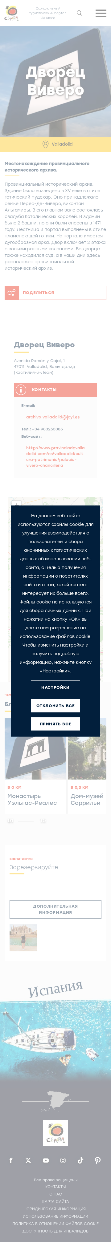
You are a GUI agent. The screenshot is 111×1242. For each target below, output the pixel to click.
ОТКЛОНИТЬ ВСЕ (55, 705)
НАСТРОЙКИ (55, 687)
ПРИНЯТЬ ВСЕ (56, 723)
